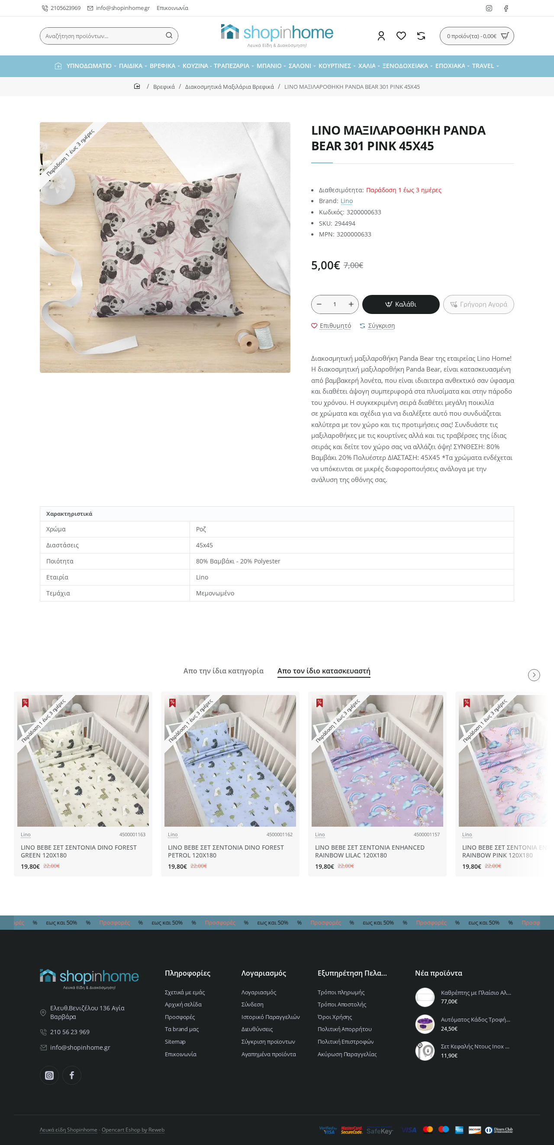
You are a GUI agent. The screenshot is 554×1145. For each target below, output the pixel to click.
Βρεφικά (164, 87)
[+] (351, 304)
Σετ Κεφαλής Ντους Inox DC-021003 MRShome (476, 1046)
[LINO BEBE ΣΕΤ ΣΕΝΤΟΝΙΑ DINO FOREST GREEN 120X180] (83, 761)
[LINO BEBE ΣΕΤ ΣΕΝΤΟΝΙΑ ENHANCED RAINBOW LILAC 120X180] (377, 761)
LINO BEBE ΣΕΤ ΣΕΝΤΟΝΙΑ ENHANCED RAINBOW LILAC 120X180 (370, 851)
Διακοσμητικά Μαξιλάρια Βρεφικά (229, 87)
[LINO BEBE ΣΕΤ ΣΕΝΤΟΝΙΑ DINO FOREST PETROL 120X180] (230, 761)
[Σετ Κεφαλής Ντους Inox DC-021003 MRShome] (425, 1051)
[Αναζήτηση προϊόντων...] (169, 36)
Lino (347, 201)
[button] (401, 304)
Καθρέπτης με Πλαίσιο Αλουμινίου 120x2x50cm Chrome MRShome (476, 992)
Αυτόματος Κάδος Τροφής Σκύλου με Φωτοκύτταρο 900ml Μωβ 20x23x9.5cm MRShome (476, 1019)
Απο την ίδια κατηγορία (224, 671)
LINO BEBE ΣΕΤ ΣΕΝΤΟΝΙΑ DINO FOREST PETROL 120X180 (226, 851)
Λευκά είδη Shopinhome (68, 1129)
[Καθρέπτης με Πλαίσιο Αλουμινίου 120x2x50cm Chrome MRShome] (425, 997)
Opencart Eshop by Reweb (133, 1129)
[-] (319, 304)
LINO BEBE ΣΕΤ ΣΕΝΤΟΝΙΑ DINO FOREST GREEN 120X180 (79, 851)
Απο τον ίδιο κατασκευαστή (323, 671)
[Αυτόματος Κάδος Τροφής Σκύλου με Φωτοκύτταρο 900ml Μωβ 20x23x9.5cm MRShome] (425, 1024)
